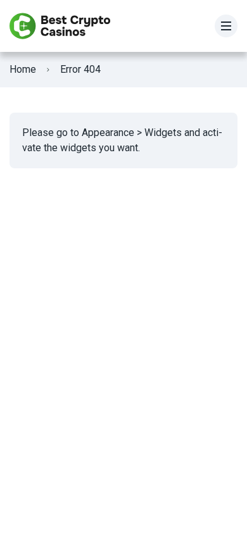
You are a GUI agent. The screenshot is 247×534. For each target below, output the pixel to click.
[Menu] (226, 26)
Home (23, 69)
